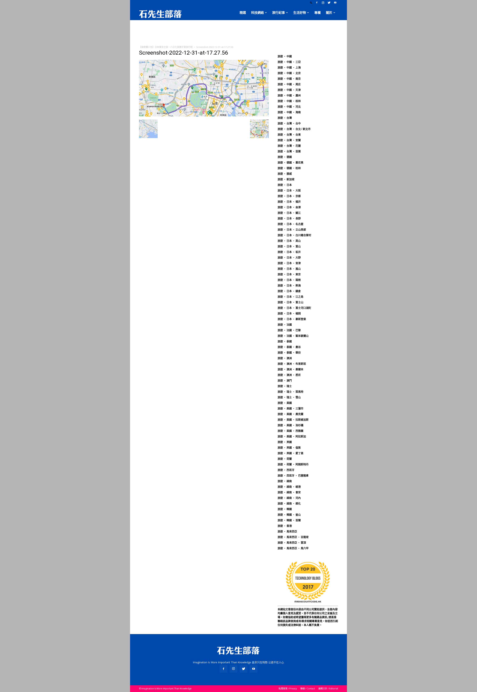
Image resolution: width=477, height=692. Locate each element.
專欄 (317, 13)
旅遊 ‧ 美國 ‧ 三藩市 (290, 408)
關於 (329, 13)
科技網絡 (257, 13)
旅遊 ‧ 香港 (285, 525)
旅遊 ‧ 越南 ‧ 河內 (289, 497)
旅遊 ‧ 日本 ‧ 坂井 (289, 251)
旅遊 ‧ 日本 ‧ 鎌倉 (289, 291)
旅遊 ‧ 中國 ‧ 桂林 (289, 100)
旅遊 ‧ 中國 (285, 56)
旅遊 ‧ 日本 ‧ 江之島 (290, 296)
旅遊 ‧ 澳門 (285, 380)
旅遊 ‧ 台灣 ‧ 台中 (289, 123)
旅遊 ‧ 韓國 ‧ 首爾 (289, 520)
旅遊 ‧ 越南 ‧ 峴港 (289, 486)
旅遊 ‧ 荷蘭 (285, 458)
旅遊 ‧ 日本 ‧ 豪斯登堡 (292, 318)
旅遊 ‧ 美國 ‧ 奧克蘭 (290, 414)
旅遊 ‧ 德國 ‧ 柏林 (289, 168)
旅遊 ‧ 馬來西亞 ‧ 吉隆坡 (293, 536)
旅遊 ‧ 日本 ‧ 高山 (289, 240)
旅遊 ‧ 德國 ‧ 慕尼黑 (290, 162)
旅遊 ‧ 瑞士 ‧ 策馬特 (290, 391)
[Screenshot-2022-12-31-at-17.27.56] (204, 115)
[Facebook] (317, 2)
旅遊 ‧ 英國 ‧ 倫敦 (289, 447)
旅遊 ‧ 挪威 (285, 173)
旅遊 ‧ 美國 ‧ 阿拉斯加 (292, 436)
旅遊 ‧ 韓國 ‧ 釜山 (289, 514)
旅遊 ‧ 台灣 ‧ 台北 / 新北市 (294, 128)
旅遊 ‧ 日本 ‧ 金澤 (289, 207)
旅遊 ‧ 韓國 (285, 509)
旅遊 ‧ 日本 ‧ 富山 (289, 246)
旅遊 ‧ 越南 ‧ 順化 (289, 503)
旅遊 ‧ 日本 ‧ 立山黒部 (292, 229)
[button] (311, 2)
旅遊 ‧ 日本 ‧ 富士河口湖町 (294, 307)
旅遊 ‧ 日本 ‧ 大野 (289, 257)
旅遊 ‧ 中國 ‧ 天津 (289, 89)
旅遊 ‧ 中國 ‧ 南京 (289, 78)
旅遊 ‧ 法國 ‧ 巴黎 (289, 330)
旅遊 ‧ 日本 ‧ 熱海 (289, 285)
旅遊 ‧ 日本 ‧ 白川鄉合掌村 (294, 235)
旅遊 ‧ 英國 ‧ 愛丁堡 (290, 453)
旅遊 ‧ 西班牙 (286, 469)
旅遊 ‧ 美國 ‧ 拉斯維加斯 (293, 419)
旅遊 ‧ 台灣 (285, 117)
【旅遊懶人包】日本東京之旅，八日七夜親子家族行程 (166, 47)
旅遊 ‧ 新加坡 (286, 179)
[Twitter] (329, 2)
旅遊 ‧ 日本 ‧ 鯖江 (289, 212)
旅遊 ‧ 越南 (285, 481)
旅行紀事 (278, 13)
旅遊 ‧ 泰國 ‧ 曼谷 (289, 346)
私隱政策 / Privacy (288, 688)
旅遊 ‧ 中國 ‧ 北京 (289, 73)
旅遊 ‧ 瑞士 (285, 386)
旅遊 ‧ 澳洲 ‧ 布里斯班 (292, 363)
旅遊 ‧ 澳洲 (285, 358)
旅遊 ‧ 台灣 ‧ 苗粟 (289, 151)
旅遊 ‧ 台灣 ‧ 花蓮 (289, 145)
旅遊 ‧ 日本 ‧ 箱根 (289, 279)
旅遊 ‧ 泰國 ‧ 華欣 (289, 352)
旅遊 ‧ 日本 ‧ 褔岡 (289, 313)
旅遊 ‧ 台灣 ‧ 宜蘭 (289, 140)
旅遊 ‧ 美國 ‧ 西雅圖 (290, 430)
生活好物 (299, 13)
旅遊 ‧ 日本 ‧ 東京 (289, 274)
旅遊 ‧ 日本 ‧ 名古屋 (290, 223)
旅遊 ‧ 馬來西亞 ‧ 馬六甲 (293, 548)
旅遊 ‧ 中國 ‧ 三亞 (289, 61)
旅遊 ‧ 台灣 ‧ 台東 (289, 134)
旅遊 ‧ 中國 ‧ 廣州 (289, 95)
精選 (243, 13)
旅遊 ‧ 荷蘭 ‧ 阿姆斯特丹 (293, 464)
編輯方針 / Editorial (328, 688)
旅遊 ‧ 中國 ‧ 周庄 (289, 84)
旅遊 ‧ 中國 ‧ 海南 (289, 112)
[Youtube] (335, 2)
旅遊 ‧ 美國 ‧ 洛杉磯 (290, 425)
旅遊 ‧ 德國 (285, 156)
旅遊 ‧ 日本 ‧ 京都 (289, 196)
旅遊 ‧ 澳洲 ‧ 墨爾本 (290, 369)
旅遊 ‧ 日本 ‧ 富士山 (290, 302)
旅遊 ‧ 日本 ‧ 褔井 (289, 201)
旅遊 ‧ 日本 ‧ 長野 (289, 218)
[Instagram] (323, 2)
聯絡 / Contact (307, 688)
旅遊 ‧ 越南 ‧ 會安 (289, 492)
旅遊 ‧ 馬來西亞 (287, 531)
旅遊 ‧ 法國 (285, 324)
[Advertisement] (238, 33)
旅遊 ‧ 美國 (285, 402)
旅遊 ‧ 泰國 (285, 341)
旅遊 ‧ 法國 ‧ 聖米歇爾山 (293, 335)
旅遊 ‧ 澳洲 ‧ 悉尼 (289, 374)
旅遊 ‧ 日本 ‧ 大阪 (289, 190)
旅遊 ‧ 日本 (285, 184)
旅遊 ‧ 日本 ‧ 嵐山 (289, 268)
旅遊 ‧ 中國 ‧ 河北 (289, 106)
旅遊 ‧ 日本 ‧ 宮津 (289, 263)
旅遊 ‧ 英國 (285, 441)
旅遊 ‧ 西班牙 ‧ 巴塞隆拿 (293, 475)
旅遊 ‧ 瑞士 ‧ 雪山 (289, 397)
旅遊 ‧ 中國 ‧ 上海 (289, 67)
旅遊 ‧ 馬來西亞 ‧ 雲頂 (292, 542)
